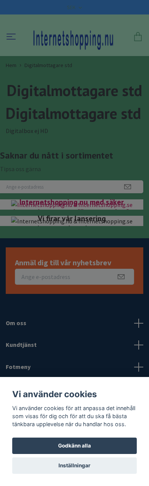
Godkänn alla (74, 446)
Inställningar (74, 465)
